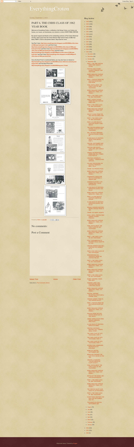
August (90, 407)
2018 (87, 39)
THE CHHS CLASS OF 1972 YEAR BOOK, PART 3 (94, 334)
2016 (87, 44)
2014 (87, 49)
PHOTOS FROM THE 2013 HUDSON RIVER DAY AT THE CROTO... (94, 315)
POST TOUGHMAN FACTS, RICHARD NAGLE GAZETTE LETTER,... (95, 242)
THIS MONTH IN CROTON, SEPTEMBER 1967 (94, 403)
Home (55, 279)
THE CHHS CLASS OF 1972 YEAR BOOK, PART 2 (94, 338)
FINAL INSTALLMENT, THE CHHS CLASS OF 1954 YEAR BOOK (94, 86)
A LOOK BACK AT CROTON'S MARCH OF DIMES (95, 325)
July (89, 409)
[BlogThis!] (53, 220)
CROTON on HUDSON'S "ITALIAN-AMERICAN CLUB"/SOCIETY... (93, 361)
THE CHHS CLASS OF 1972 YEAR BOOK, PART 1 (94, 342)
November (90, 56)
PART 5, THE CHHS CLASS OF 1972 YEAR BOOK (94, 261)
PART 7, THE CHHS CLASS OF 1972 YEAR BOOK (94, 237)
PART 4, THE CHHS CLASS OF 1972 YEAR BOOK (94, 275)
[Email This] (51, 220)
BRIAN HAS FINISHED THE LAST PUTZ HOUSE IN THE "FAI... (95, 356)
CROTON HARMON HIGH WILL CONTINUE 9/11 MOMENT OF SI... (95, 247)
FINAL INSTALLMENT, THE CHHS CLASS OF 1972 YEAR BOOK (94, 227)
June (89, 412)
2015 (87, 46)
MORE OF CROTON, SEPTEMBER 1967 (93, 351)
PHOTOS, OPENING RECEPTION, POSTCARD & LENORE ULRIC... (95, 295)
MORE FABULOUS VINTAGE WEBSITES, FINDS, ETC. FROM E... (95, 76)
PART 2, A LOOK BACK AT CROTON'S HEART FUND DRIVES (95, 123)
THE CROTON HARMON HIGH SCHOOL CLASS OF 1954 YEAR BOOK (95, 129)
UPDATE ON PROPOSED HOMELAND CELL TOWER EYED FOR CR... (95, 154)
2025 (87, 24)
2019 (87, 36)
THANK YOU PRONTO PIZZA (95, 169)
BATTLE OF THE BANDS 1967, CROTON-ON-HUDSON (95, 376)
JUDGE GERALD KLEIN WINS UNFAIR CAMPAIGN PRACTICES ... (95, 320)
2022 (87, 29)
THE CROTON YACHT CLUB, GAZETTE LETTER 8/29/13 (95, 389)
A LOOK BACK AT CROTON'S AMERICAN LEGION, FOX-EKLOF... (95, 189)
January (90, 424)
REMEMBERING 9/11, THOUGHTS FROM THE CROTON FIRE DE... (94, 256)
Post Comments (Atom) (43, 283)
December (90, 54)
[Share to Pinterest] (58, 220)
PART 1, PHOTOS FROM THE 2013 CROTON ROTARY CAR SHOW (95, 81)
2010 (87, 433)
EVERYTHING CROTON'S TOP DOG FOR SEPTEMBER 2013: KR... (95, 398)
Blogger (75, 443)
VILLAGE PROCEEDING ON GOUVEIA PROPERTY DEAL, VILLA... (95, 165)
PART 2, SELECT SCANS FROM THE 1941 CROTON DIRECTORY (95, 101)
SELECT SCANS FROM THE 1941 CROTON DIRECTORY (95, 115)
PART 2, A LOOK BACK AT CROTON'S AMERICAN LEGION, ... (94, 198)
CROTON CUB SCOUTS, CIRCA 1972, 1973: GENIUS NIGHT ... (95, 149)
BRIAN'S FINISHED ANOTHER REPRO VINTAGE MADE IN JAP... (95, 209)
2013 (87, 51)
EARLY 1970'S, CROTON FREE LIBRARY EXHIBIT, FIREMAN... (95, 217)
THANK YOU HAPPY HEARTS (95, 212)
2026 (87, 21)
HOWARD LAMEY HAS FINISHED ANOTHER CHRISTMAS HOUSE (93, 284)
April (89, 417)
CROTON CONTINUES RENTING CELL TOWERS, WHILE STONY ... (95, 330)
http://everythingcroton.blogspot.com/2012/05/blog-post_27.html (50, 65)
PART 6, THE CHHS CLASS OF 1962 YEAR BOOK (94, 393)
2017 (87, 41)
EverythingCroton (49, 8)
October (90, 59)
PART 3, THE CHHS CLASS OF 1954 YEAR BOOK (94, 105)
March (89, 419)
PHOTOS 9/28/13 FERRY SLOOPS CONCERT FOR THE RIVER (94, 70)
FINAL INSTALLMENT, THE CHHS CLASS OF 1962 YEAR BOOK (94, 367)
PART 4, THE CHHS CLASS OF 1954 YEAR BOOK (94, 96)
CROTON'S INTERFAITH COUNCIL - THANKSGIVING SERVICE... (95, 159)
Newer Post (34, 279)
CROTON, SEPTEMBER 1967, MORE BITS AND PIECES (95, 144)
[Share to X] (55, 220)
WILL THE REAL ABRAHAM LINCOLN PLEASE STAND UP (95, 134)
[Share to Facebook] (56, 220)
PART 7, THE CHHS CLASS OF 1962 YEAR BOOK (94, 380)
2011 (87, 430)
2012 (87, 428)
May (89, 414)
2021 (87, 31)
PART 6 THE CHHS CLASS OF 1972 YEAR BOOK (95, 251)
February (90, 422)
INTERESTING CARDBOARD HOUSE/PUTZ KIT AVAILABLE (95, 347)
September (91, 61)
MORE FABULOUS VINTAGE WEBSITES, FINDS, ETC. (95, 193)
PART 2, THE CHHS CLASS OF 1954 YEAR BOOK (94, 118)
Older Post (77, 279)
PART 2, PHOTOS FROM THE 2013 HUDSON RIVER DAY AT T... (95, 304)
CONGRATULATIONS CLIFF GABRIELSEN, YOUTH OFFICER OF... (94, 183)
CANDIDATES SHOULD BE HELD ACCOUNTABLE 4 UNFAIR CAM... (94, 178)
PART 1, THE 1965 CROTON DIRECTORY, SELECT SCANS (95, 65)
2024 (87, 26)
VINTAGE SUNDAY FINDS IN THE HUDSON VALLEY (95, 299)
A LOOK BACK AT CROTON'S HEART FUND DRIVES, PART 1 (95, 139)
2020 (87, 34)
